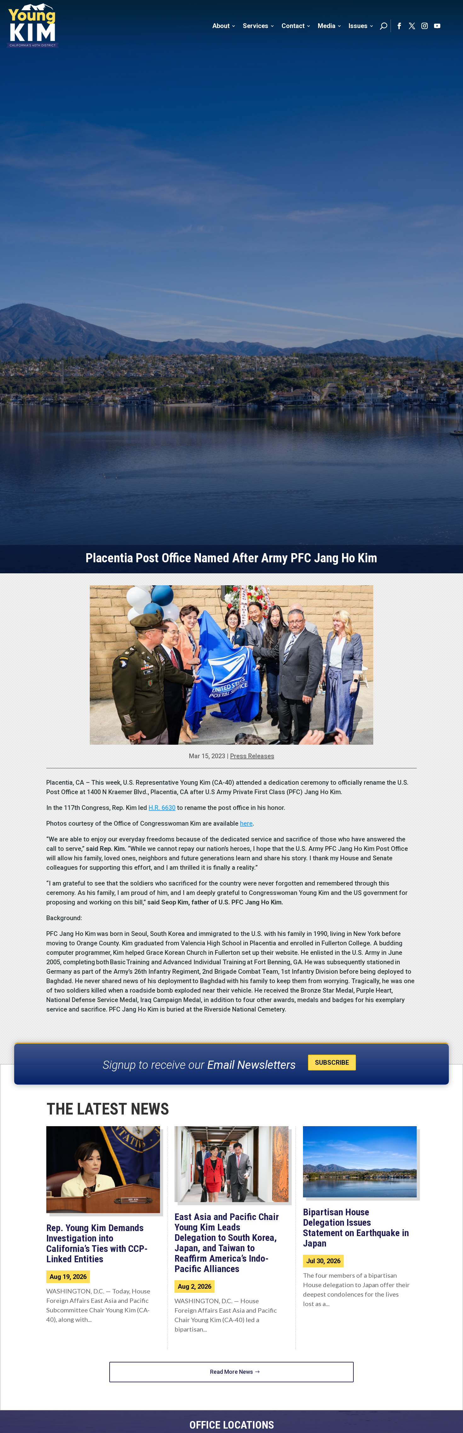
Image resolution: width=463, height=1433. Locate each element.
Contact (293, 26)
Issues (358, 26)
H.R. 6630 (162, 807)
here (246, 823)
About (221, 26)
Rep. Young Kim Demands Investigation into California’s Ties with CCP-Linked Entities (97, 1243)
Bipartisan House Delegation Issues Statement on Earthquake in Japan (356, 1228)
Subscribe (332, 1062)
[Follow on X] (412, 26)
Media (326, 26)
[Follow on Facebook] (399, 26)
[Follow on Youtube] (437, 26)
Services (255, 26)
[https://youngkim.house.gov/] (32, 25)
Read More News (231, 1371)
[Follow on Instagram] (424, 26)
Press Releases (252, 756)
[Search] (383, 25)
